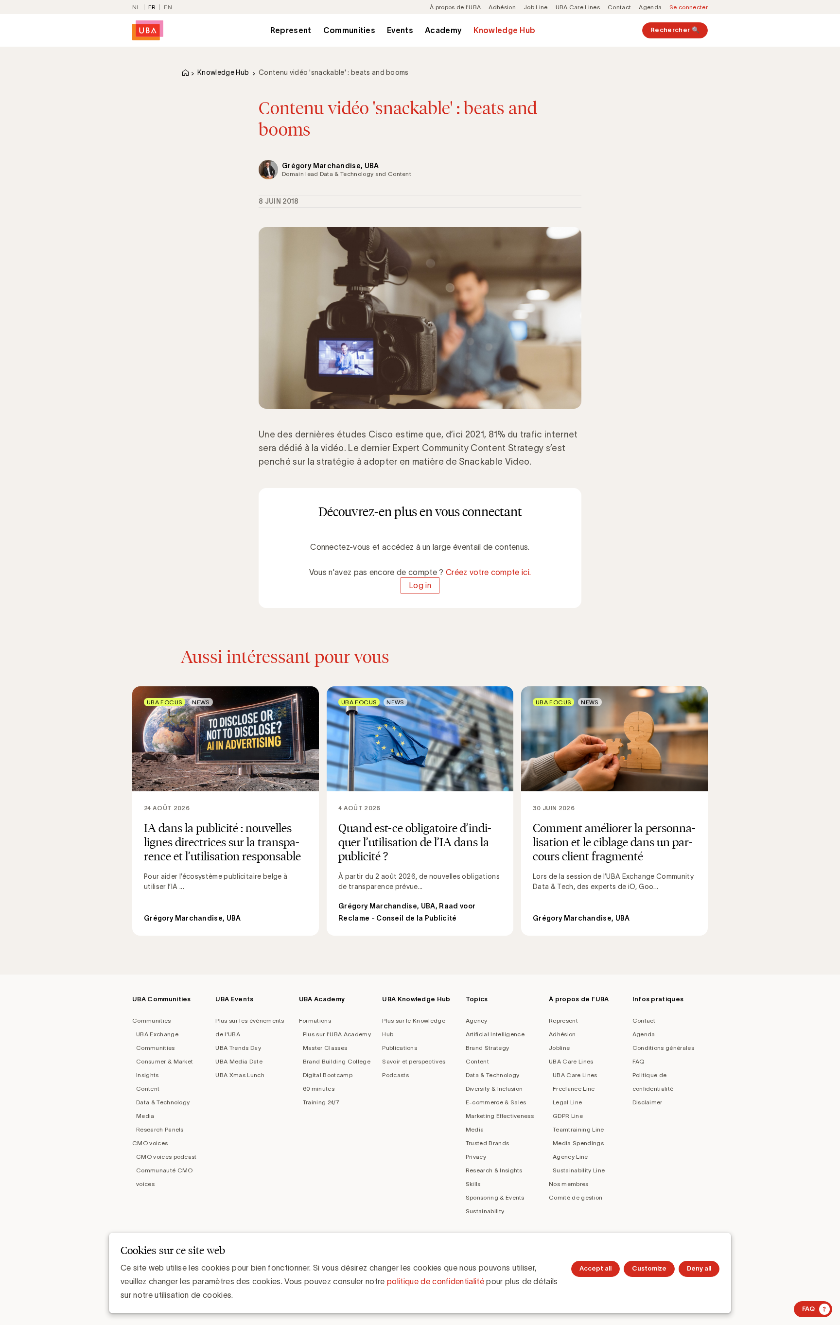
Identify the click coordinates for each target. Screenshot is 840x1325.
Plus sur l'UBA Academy (337, 1034)
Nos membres (569, 1184)
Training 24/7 (321, 1102)
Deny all (699, 1268)
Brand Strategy (487, 1048)
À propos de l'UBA (455, 7)
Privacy (476, 1156)
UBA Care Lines (578, 7)
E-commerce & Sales (496, 1102)
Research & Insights (494, 1170)
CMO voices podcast (166, 1156)
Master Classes (325, 1048)
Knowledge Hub (504, 30)
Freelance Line (574, 1088)
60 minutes (318, 1088)
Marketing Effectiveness (500, 1116)
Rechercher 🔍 (675, 30)
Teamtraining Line (578, 1129)
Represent (291, 30)
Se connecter (688, 7)
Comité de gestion (575, 1197)
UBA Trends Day (238, 1048)
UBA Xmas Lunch (239, 1075)
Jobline (559, 1048)
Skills (473, 1184)
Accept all (595, 1268)
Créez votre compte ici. (488, 572)
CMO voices (150, 1143)
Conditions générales (663, 1048)
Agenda (650, 7)
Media (145, 1116)
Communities (349, 30)
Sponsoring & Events (495, 1197)
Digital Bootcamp (327, 1075)
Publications (399, 1048)
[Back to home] (147, 30)
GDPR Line (568, 1116)
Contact (619, 7)
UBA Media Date (238, 1061)
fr (152, 7)
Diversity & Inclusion (494, 1088)
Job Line (536, 7)
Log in (420, 585)
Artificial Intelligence (495, 1034)
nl (136, 7)
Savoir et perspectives (413, 1061)
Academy (443, 30)
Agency (477, 1020)
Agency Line (570, 1156)
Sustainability (485, 1211)
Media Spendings (578, 1143)
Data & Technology (163, 1102)
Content (147, 1088)
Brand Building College (336, 1061)
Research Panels (160, 1129)
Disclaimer (647, 1102)
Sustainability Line (579, 1170)
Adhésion (502, 7)
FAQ (638, 1061)
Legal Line (567, 1102)
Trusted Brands (487, 1143)
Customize (649, 1268)
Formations (315, 1020)
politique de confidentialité (435, 1281)
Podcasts (395, 1075)
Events (400, 30)
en (168, 7)
